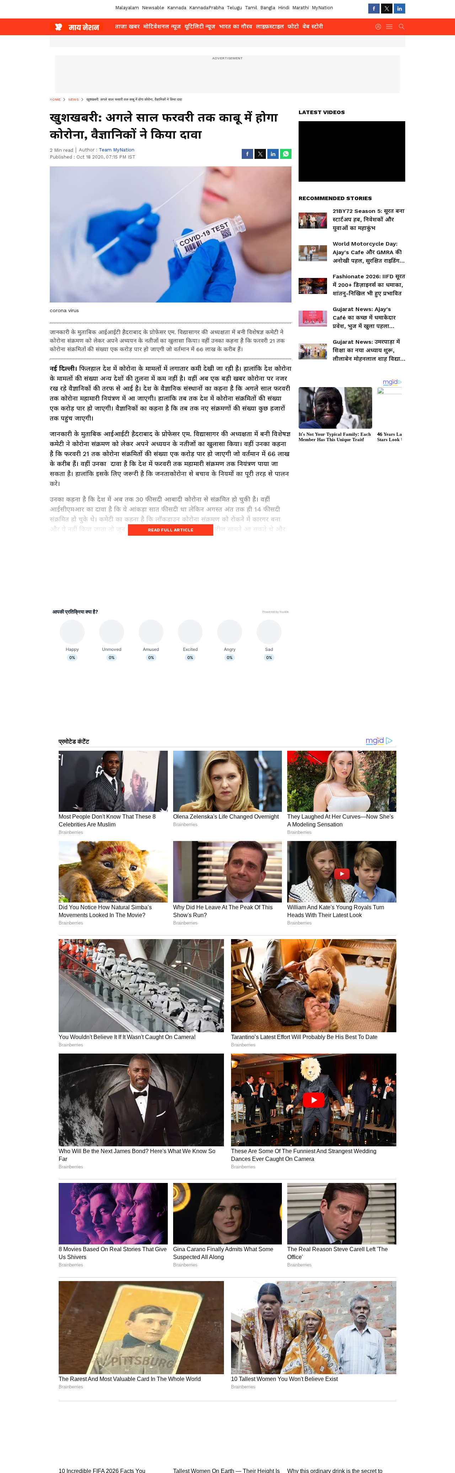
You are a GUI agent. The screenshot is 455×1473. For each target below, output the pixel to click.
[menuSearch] (402, 27)
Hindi (283, 7)
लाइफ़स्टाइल (270, 26)
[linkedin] (399, 9)
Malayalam (127, 7)
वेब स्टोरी (313, 26)
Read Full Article (170, 529)
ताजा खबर (127, 26)
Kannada (176, 7)
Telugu (234, 7)
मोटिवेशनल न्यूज (162, 26)
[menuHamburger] (389, 27)
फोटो (293, 26)
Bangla (267, 7)
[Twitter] (386, 9)
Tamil (251, 7)
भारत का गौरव (235, 26)
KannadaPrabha (206, 7)
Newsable (153, 7)
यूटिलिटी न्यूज (199, 26)
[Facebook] (374, 9)
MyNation (322, 7)
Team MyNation (116, 149)
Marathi (300, 7)
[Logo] (80, 26)
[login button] (380, 26)
